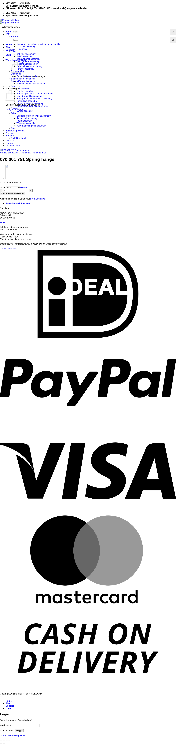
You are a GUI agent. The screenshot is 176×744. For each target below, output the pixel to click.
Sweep (14, 108)
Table (13, 113)
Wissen (24, 187)
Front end (15, 86)
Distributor (16, 74)
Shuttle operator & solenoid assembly (34, 93)
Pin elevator (22, 49)
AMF (8, 34)
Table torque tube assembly (29, 103)
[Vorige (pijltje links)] (1, 743)
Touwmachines (13, 145)
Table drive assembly (26, 101)
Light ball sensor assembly (29, 66)
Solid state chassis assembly (30, 83)
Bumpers (10, 135)
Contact (10, 50)
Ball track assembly (25, 54)
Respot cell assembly (26, 118)
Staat (3, 187)
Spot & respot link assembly (30, 96)
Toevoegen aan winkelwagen (12, 193)
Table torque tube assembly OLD (32, 106)
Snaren (9, 143)
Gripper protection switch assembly (33, 116)
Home (9, 44)
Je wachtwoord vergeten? (12, 735)
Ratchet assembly (25, 69)
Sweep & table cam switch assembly (34, 98)
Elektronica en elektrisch (23, 79)
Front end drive (23, 88)
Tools (13, 128)
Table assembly (24, 121)
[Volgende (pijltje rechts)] (4, 743)
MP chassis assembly (27, 81)
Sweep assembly (24, 111)
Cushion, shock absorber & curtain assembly (38, 44)
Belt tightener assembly (27, 61)
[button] (9, 55)
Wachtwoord (6, 725)
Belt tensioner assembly (28, 59)
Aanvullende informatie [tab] (18, 203)
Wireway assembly (25, 123)
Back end (15, 36)
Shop (8, 47)
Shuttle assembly (24, 91)
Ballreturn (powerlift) (15, 131)
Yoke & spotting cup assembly (31, 126)
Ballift (13, 51)
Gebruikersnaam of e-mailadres (16, 720)
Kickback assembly (25, 46)
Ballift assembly (24, 56)
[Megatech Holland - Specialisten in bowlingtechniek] (10, 21)
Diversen (10, 140)
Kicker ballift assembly (27, 64)
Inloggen (19, 731)
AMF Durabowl (18, 138)
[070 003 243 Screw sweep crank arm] (12, 178)
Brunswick (11, 133)
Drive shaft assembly (26, 76)
